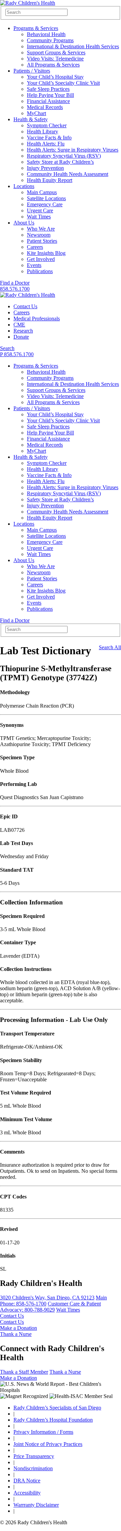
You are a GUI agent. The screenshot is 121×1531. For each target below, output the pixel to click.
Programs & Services (35, 28)
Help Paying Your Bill (50, 95)
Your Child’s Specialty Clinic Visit (63, 83)
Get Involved (41, 259)
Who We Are (41, 229)
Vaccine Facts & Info (49, 137)
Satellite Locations (46, 198)
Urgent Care (40, 210)
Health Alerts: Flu (46, 144)
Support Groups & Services (56, 52)
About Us (23, 223)
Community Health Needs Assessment (67, 174)
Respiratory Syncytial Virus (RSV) (64, 156)
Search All (110, 647)
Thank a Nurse (16, 1334)
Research (23, 331)
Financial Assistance (48, 101)
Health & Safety (30, 119)
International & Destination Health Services (73, 46)
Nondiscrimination (33, 1468)
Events (34, 265)
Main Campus (42, 192)
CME (19, 324)
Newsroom (38, 235)
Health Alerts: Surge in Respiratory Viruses (72, 150)
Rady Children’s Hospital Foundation (53, 1420)
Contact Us (25, 306)
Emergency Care (45, 204)
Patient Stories (42, 241)
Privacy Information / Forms (43, 1432)
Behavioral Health (46, 34)
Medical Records (45, 107)
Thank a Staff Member (24, 1372)
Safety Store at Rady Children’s (60, 162)
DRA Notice (26, 1480)
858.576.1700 (15, 289)
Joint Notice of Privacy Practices (47, 1444)
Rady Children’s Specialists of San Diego (57, 1407)
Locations (23, 186)
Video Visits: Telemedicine (55, 58)
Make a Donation (18, 1328)
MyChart (36, 113)
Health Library (42, 131)
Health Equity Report (49, 180)
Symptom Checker (47, 125)
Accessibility (27, 1493)
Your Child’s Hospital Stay (55, 77)
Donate (21, 337)
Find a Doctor (15, 283)
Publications (40, 271)
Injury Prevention (45, 168)
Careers (35, 247)
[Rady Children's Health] (27, 295)
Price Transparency (33, 1456)
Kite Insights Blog (46, 253)
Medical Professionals (36, 318)
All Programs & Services (53, 65)
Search (7, 348)
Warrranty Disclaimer (36, 1505)
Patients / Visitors (31, 71)
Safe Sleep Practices (48, 89)
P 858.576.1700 (17, 354)
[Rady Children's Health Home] (27, 3)
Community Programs (50, 40)
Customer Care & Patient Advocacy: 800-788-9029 (50, 1307)
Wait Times (39, 216)
